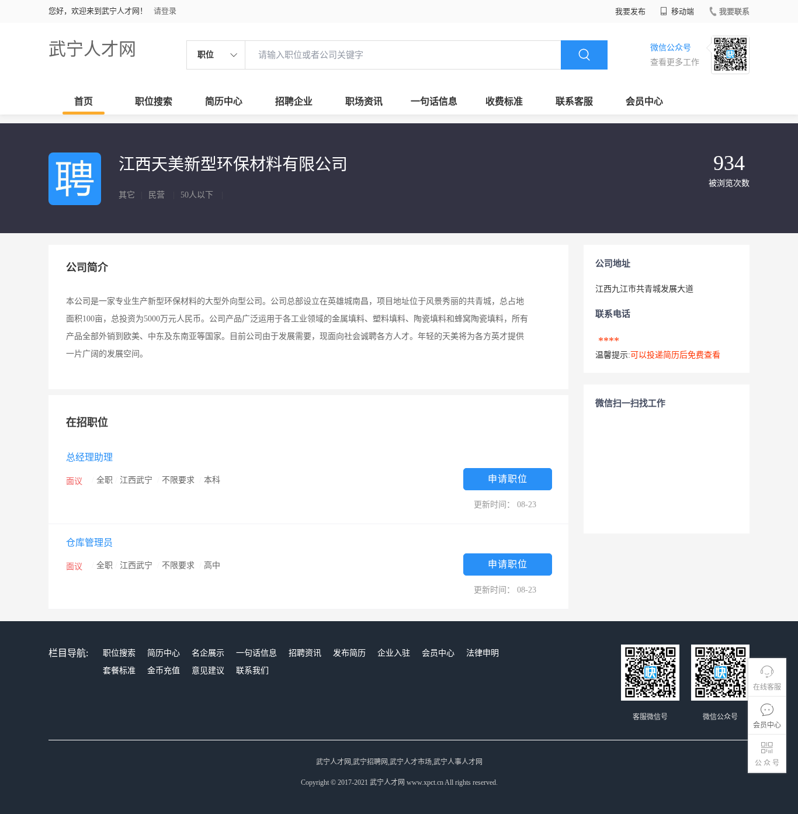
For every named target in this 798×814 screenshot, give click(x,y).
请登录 (165, 10)
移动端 (681, 11)
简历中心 (223, 101)
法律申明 (482, 653)
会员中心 (644, 101)
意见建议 (208, 670)
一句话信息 (434, 101)
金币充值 (163, 670)
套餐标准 (119, 670)
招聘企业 (294, 101)
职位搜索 (153, 101)
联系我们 (252, 670)
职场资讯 (364, 101)
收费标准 (504, 101)
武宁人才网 (92, 48)
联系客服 (574, 101)
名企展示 (208, 653)
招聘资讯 (305, 653)
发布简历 (349, 653)
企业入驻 (393, 653)
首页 (83, 101)
